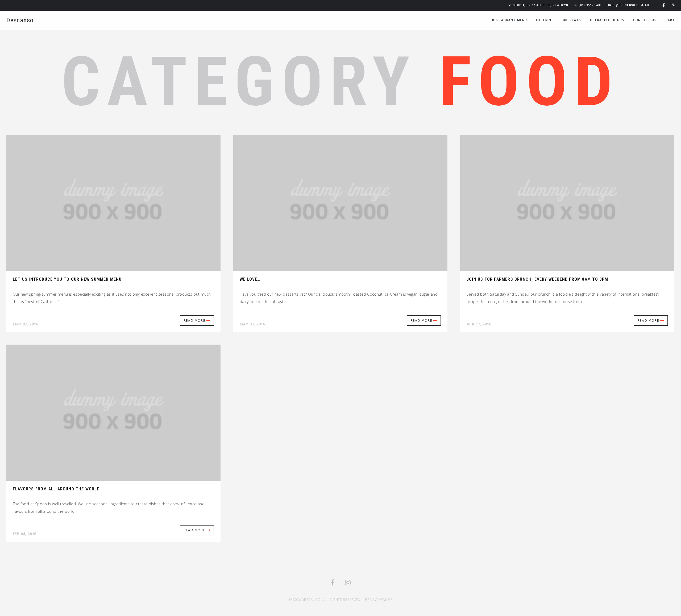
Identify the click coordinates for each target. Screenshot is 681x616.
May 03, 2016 (252, 323)
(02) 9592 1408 (590, 5)
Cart (670, 20)
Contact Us (645, 20)
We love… (250, 279)
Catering (545, 20)
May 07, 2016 (25, 323)
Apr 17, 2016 (479, 323)
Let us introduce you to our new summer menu (67, 279)
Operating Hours (607, 20)
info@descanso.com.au (628, 5)
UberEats (572, 20)
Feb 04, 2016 (24, 533)
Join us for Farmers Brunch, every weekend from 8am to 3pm (537, 279)
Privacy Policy (378, 599)
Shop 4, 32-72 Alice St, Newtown (540, 5)
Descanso (20, 20)
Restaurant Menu (509, 20)
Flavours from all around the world (56, 488)
